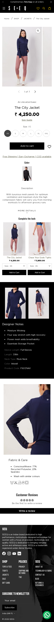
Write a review (27, 511)
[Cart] (50, 8)
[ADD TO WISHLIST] (49, 146)
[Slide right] (35, 92)
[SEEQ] (17, 8)
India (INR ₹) (7, 613)
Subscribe (10, 607)
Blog (37, 579)
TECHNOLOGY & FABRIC (43, 571)
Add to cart (27, 146)
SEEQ (11, 619)
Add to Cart (14, 272)
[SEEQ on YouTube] (14, 553)
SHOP (16, 18)
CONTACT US (40, 575)
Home (6, 18)
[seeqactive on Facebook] (19, 553)
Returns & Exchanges (39, 584)
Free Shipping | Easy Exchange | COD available (27, 156)
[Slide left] (19, 92)
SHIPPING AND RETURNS (24, 572)
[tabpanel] (22, 57)
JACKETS (27, 18)
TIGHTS (5, 571)
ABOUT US (39, 567)
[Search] (44, 8)
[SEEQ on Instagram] (9, 553)
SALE (4, 579)
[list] (27, 57)
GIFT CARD (6, 583)
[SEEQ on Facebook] (4, 553)
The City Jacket (42, 18)
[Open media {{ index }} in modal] (22, 57)
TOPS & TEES (7, 567)
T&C (20, 577)
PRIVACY (22, 567)
